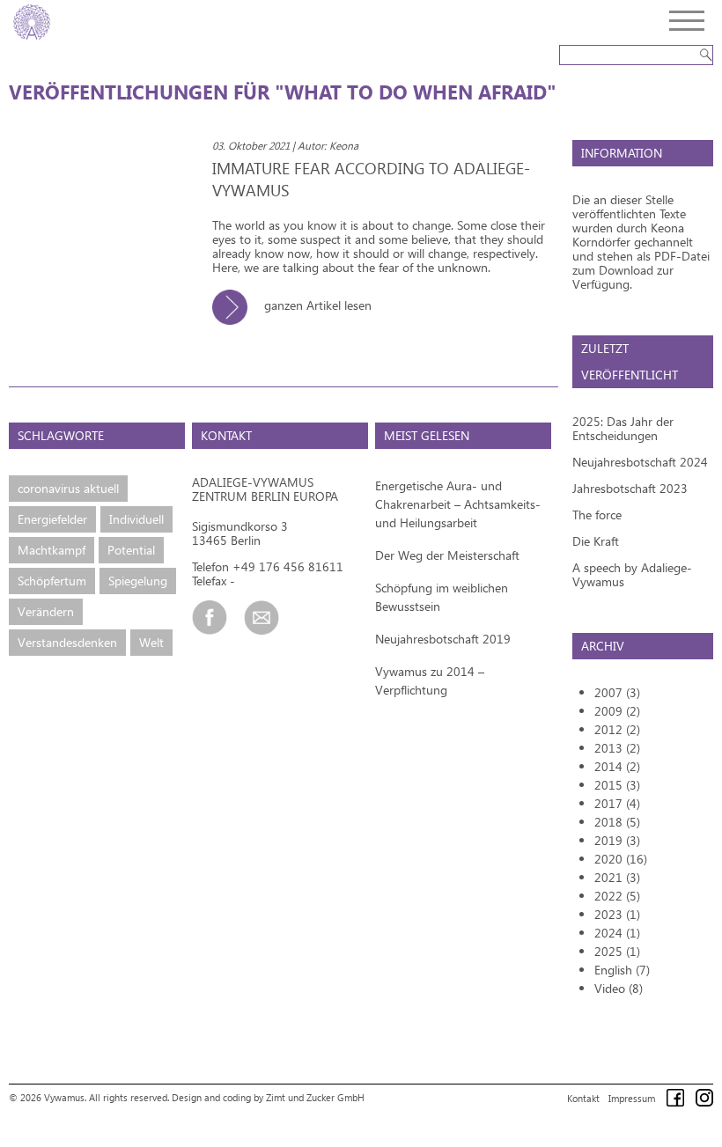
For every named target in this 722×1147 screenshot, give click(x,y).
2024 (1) (617, 932)
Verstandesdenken (67, 642)
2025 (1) (617, 951)
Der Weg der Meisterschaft (447, 555)
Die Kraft (595, 541)
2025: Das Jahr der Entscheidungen (623, 428)
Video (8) (618, 988)
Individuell (136, 519)
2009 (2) (617, 710)
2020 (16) (620, 858)
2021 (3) (617, 877)
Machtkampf (51, 549)
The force (597, 514)
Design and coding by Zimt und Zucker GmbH (268, 1097)
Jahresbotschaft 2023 (630, 488)
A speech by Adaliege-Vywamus (632, 574)
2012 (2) (617, 729)
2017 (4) (617, 803)
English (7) (622, 969)
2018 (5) (617, 821)
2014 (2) (617, 766)
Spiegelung (137, 580)
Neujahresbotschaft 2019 (443, 638)
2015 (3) (617, 784)
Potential (131, 549)
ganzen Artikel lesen (316, 305)
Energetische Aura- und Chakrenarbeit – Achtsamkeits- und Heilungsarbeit (458, 504)
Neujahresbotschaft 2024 (640, 461)
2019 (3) (617, 840)
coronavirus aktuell (68, 488)
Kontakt (583, 1098)
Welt (151, 642)
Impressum (631, 1098)
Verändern (46, 611)
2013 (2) (617, 747)
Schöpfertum (52, 580)
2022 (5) (617, 895)
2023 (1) (617, 914)
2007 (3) (617, 692)
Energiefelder (52, 519)
